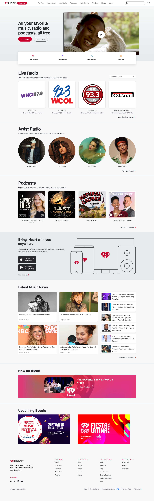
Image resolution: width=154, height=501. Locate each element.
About (102, 462)
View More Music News (126, 357)
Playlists (95, 3)
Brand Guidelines (105, 472)
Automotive (125, 462)
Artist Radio (84, 3)
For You (41, 3)
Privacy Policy (94, 489)
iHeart (57, 462)
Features (80, 465)
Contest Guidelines (105, 475)
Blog (101, 469)
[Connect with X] (15, 481)
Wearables (125, 469)
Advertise (103, 465)
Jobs (101, 481)
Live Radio (63, 3)
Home (124, 465)
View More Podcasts (127, 227)
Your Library (51, 3)
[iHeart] (10, 3)
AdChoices (137, 489)
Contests (80, 472)
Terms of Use (127, 489)
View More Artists (128, 171)
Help (85, 489)
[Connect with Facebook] (11, 481)
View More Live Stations (126, 117)
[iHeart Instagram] (18, 481)
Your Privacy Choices (108, 489)
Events (80, 469)
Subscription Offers (106, 478)
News (103, 3)
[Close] (150, 496)
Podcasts (73, 3)
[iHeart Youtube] (22, 481)
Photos (80, 475)
